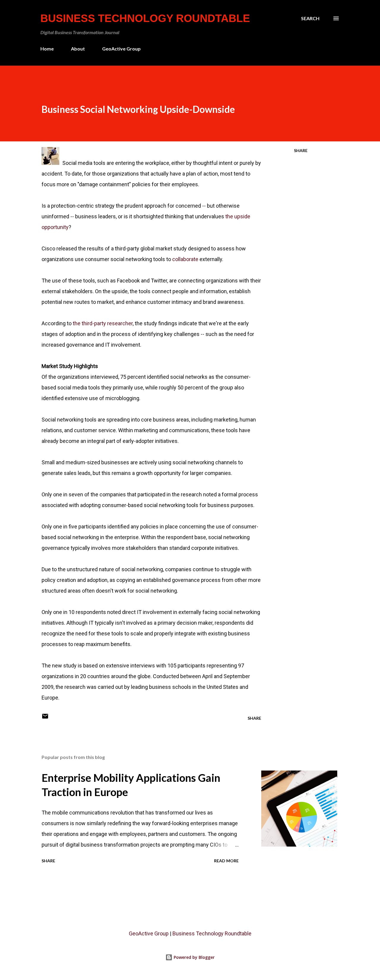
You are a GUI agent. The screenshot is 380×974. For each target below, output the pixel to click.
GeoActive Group (121, 48)
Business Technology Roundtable (145, 18)
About (78, 48)
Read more (226, 860)
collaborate (185, 259)
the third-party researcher (103, 323)
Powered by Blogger (193, 957)
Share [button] (301, 150)
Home (47, 48)
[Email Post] (45, 718)
